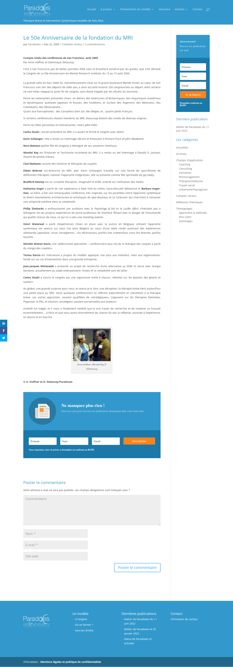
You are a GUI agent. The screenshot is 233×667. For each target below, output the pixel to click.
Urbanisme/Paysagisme (193, 189)
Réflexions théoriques (189, 202)
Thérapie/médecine (191, 181)
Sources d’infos (84, 630)
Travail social (187, 185)
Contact (197, 9)
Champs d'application (189, 160)
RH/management (189, 177)
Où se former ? (84, 624)
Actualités (182, 147)
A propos (106, 9)
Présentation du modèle (135, 9)
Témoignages (184, 208)
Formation (185, 172)
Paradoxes (34, 44)
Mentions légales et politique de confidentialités (70, 662)
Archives (181, 154)
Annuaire (164, 9)
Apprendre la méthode (193, 212)
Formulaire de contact (184, 619)
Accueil (91, 9)
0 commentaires (95, 44)
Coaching (184, 164)
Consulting (185, 168)
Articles (179, 9)
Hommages (186, 221)
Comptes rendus (72, 44)
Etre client (185, 217)
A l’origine (81, 619)
